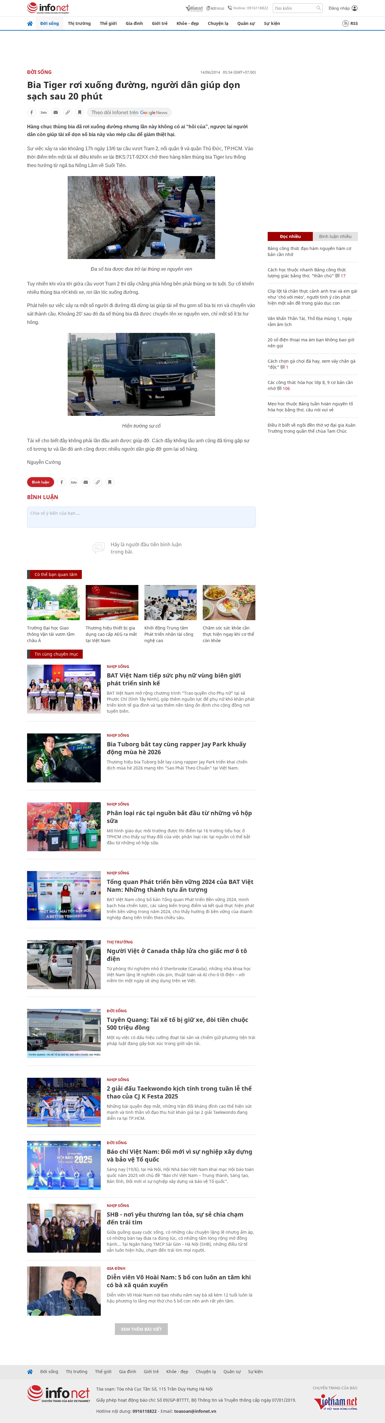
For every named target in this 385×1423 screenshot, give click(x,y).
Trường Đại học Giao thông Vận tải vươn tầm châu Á (51, 634)
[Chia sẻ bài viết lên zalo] (43, 112)
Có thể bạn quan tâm (56, 574)
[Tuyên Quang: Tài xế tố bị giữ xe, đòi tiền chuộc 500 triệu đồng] (64, 1033)
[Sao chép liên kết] (67, 112)
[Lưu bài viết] (79, 112)
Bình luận (40, 482)
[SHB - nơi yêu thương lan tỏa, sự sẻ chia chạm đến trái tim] (64, 1228)
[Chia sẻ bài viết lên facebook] (31, 112)
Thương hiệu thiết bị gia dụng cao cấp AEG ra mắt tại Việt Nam (111, 634)
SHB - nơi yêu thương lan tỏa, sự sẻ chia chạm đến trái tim (175, 1218)
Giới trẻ (160, 23)
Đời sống (49, 23)
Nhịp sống (118, 666)
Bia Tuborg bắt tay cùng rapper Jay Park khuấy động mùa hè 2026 (176, 748)
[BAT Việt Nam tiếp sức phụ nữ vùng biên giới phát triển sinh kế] (64, 689)
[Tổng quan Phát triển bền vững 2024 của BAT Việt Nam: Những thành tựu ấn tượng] (64, 895)
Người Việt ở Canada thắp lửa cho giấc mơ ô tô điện (177, 955)
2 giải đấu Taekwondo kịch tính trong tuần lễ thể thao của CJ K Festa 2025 (179, 1092)
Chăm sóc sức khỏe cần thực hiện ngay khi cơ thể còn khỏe (228, 634)
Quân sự (246, 23)
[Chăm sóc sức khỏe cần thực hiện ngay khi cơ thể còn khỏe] (229, 602)
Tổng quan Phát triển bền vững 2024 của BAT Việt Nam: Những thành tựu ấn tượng (180, 886)
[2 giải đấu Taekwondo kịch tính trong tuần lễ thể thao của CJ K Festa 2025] (64, 1102)
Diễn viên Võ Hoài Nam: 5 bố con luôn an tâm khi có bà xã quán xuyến (179, 1281)
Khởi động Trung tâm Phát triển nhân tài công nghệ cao (168, 634)
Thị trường (79, 23)
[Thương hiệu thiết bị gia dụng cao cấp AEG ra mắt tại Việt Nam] (112, 602)
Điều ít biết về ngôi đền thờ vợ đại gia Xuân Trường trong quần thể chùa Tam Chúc (312, 428)
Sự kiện (272, 23)
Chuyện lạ (218, 23)
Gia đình (134, 23)
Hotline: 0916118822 (250, 8)
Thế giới (108, 23)
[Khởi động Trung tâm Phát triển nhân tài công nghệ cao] (170, 602)
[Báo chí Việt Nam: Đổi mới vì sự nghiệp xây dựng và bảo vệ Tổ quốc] (64, 1165)
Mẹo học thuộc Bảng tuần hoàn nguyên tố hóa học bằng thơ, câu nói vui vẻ (310, 407)
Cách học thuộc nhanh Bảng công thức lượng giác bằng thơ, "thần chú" (307, 273)
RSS (354, 23)
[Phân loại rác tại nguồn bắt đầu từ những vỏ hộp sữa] (64, 826)
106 (286, 388)
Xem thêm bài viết (141, 1329)
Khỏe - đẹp (188, 23)
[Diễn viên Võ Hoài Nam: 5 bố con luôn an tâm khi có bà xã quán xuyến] (64, 1290)
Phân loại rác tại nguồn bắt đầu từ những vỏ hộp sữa (179, 817)
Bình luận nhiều (335, 236)
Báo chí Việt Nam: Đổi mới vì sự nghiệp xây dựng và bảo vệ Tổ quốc (179, 1155)
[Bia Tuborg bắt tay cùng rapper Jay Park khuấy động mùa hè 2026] (64, 757)
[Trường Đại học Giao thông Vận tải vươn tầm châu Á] (53, 602)
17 (343, 276)
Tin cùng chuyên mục (56, 654)
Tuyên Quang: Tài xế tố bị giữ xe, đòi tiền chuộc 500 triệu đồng (177, 1023)
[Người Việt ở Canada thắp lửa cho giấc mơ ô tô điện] (64, 964)
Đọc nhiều (290, 236)
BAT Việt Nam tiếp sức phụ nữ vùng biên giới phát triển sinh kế (174, 679)
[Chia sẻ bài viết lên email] (55, 112)
